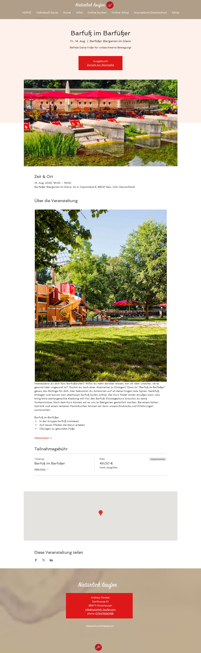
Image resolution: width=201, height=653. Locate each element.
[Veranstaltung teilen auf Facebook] (35, 560)
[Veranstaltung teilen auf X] (43, 560)
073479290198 (104, 613)
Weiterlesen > (43, 437)
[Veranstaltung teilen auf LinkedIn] (51, 560)
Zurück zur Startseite (100, 64)
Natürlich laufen (97, 585)
